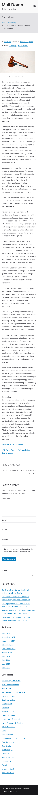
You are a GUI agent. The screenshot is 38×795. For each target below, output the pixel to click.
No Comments (23, 46)
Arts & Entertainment (10, 685)
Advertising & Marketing (11, 681)
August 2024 (7, 652)
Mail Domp (12, 4)
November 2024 (8, 641)
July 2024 (6, 656)
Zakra (4, 791)
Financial (5, 708)
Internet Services (8, 727)
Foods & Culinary (9, 711)
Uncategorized (8, 769)
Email (4, 530)
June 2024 (6, 660)
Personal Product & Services (13, 738)
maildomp (7, 42)
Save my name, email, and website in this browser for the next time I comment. (18, 550)
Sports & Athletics (9, 757)
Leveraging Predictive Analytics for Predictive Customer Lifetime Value (16, 605)
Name (4, 520)
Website (5, 539)
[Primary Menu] (34, 6)
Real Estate (6, 746)
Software (5, 754)
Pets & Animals (8, 742)
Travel (4, 765)
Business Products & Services (14, 692)
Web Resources (8, 773)
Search (4, 570)
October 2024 (7, 645)
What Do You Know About (12, 444)
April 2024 (6, 668)
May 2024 (6, 664)
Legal (4, 731)
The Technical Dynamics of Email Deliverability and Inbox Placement (16, 598)
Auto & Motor (7, 688)
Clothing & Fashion (9, 696)
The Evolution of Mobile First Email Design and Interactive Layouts (16, 618)
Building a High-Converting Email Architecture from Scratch (15, 591)
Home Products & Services (12, 723)
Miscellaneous (7, 734)
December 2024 (8, 637)
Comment (6, 498)
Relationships (7, 750)
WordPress (13, 791)
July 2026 (6, 633)
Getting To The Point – (12, 465)
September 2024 (8, 649)
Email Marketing (8, 700)
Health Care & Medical (11, 719)
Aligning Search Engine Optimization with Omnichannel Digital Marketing (18, 611)
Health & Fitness (8, 715)
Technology (13, 46)
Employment (7, 704)
